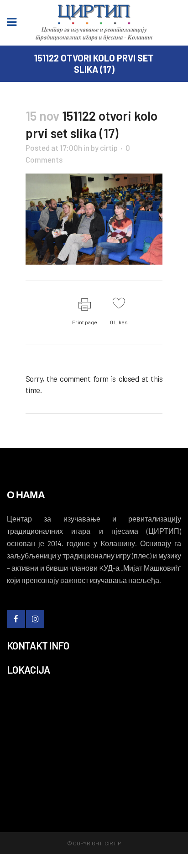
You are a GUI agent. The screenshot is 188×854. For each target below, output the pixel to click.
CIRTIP (112, 843)
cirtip (109, 147)
